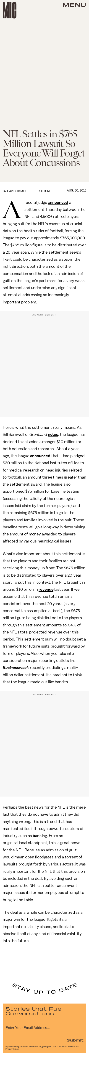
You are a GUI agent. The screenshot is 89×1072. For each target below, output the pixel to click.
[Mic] (9, 10)
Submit (75, 1040)
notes (53, 434)
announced (58, 202)
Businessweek (16, 668)
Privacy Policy (12, 1049)
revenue (46, 589)
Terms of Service (66, 1046)
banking (40, 836)
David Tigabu (17, 191)
